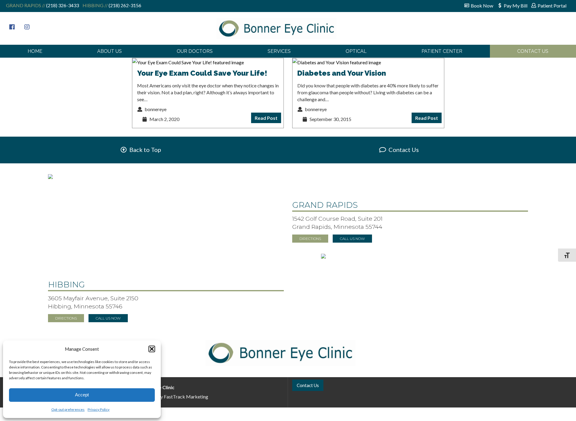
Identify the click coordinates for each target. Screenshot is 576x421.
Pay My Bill (515, 5)
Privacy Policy (99, 409)
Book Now (482, 5)
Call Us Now (352, 238)
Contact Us (532, 51)
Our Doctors (195, 51)
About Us (109, 51)
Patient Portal (552, 5)
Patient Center (442, 51)
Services (279, 51)
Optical (356, 51)
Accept (82, 394)
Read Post (266, 118)
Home (35, 51)
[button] (152, 349)
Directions (310, 238)
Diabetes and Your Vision (341, 73)
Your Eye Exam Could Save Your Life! (202, 73)
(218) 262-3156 (124, 5)
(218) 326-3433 (62, 5)
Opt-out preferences (68, 409)
